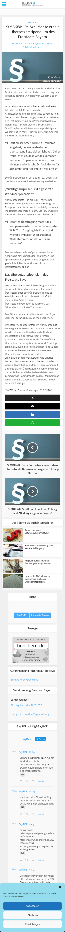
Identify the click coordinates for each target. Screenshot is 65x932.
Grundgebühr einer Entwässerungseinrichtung (36, 531)
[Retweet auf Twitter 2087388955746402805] (27, 781)
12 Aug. (32, 752)
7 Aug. (32, 824)
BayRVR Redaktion (43, 43)
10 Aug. (32, 791)
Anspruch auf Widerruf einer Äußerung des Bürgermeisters (38, 562)
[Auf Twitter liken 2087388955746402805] (34, 781)
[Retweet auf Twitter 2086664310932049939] (27, 814)
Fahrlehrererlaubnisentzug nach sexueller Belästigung (39, 547)
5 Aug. (32, 870)
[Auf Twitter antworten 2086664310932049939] (21, 814)
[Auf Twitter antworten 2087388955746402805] (21, 781)
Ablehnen (33, 915)
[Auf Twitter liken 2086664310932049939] (34, 814)
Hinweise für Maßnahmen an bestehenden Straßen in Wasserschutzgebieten (37, 579)
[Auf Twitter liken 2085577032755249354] (34, 860)
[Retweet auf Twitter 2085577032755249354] (27, 860)
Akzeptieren (32, 905)
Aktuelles (33, 22)
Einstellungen (32, 924)
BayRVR (23, 752)
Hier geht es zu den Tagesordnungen (31, 714)
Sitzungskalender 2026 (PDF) (26, 705)
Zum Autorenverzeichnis (24, 679)
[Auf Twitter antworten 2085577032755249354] (21, 860)
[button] (60, 887)
